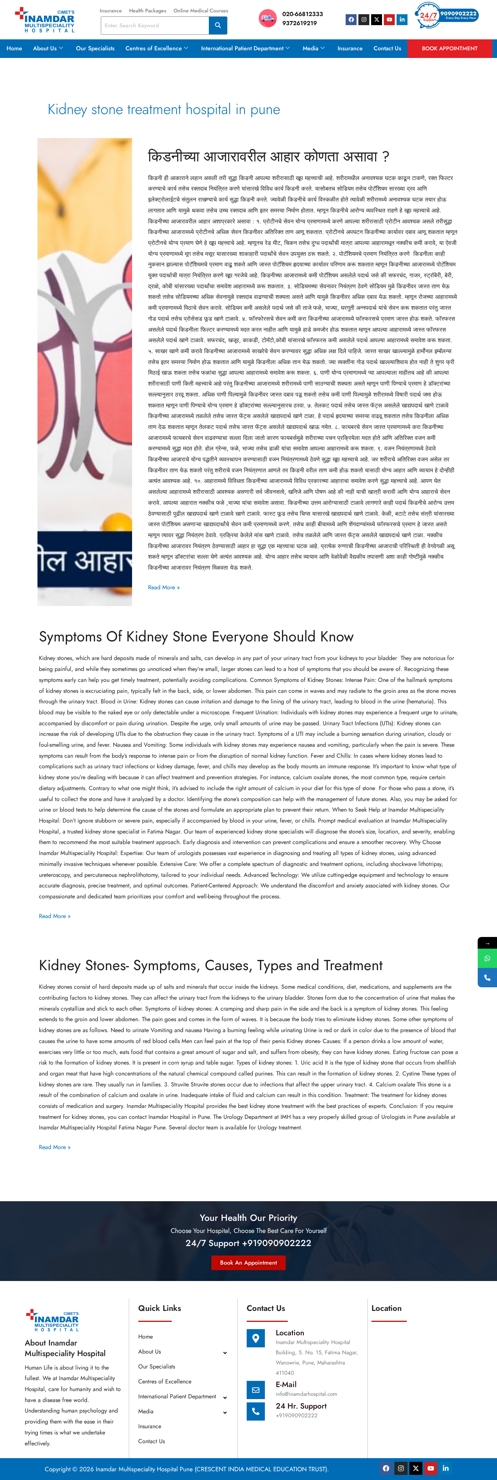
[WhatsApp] (487, 958)
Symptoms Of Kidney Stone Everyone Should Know (196, 636)
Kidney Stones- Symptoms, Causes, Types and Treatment (211, 965)
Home (14, 48)
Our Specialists (95, 48)
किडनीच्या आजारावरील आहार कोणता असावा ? (269, 156)
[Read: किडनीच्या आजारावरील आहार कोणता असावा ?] (84, 372)
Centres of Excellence (154, 48)
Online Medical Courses (201, 10)
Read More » (164, 586)
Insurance (111, 10)
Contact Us (387, 48)
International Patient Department (242, 48)
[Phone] (487, 977)
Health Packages (147, 10)
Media (310, 48)
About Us (45, 48)
